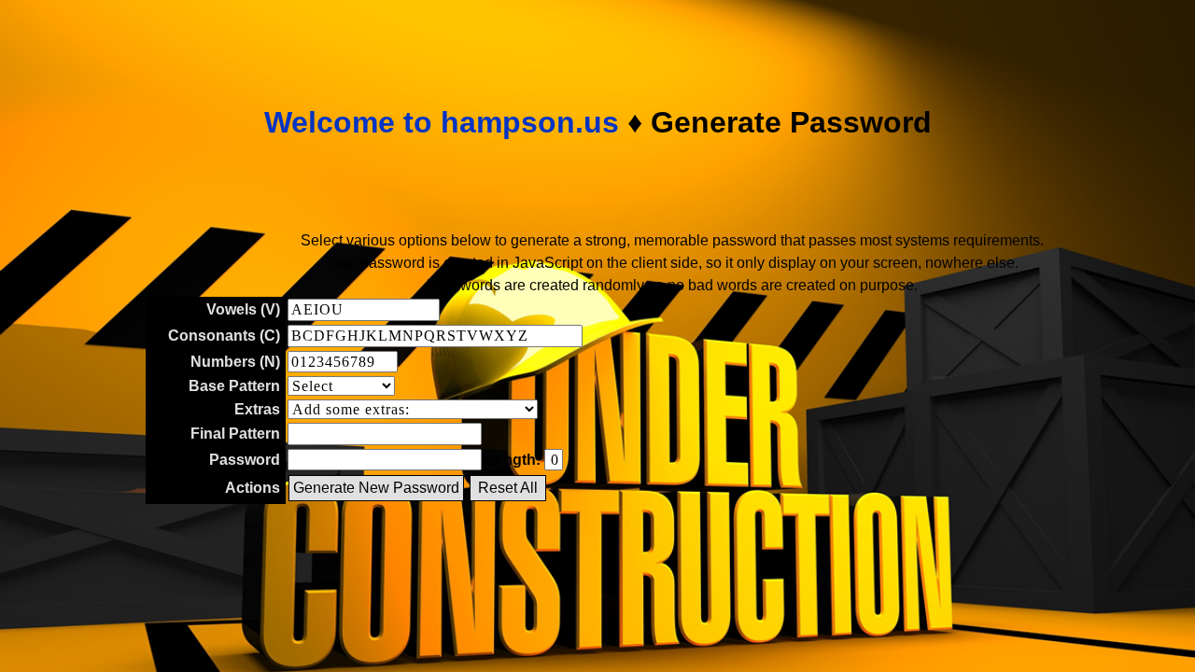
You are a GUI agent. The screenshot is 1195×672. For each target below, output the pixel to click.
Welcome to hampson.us (441, 122)
